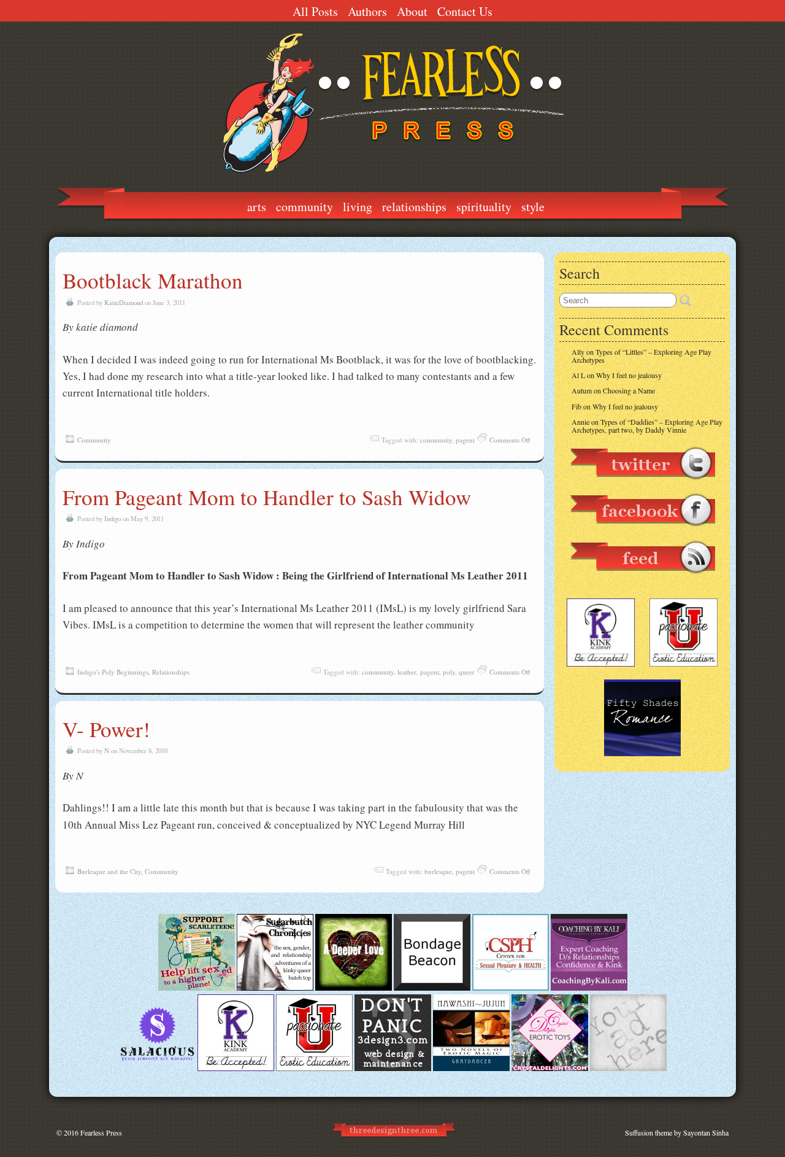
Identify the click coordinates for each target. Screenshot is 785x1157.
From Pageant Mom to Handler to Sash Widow (267, 496)
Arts (256, 206)
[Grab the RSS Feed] (642, 579)
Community (304, 206)
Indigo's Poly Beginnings (112, 671)
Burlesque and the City (109, 871)
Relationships (414, 206)
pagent (465, 439)
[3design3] (392, 1068)
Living (357, 206)
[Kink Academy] (235, 1068)
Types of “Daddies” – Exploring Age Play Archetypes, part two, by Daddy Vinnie (647, 426)
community (436, 439)
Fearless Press (101, 1132)
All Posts (315, 11)
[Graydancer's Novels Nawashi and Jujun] (471, 1068)
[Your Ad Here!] (628, 1068)
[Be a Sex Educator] (589, 988)
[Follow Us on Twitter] (642, 485)
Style (533, 206)
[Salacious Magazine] (157, 1068)
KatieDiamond (123, 302)
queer (467, 671)
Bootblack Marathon (153, 280)
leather (406, 671)
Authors (367, 11)
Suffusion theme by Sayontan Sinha (677, 1132)
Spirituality (483, 206)
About (412, 11)
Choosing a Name (629, 390)
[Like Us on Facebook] (642, 532)
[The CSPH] (510, 988)
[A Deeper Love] (353, 988)
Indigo (112, 518)
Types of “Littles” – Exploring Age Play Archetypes (641, 356)
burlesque (438, 871)
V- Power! (106, 728)
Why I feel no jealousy (629, 375)
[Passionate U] (314, 1068)
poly (449, 671)
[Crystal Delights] (549, 1068)
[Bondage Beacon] (432, 988)
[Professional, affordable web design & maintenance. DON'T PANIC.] (392, 1142)
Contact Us (464, 11)
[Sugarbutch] (275, 988)
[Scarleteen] (196, 988)
